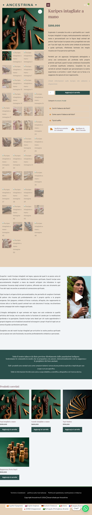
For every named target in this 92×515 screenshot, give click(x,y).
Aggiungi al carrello (72, 93)
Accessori (58, 101)
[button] (48, 5)
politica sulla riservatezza (36, 493)
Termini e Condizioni (18, 493)
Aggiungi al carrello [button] (9, 430)
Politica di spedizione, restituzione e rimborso (64, 493)
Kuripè (64, 101)
